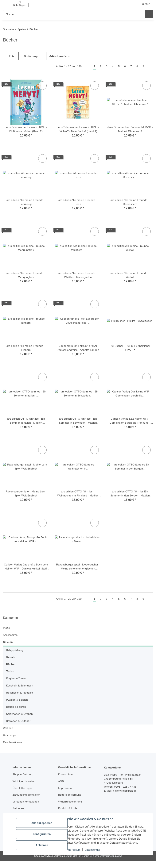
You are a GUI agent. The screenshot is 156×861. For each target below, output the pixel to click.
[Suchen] (149, 14)
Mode (6, 627)
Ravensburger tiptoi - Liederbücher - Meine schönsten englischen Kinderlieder (78, 567)
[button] (122, 4)
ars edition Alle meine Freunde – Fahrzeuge (25, 202)
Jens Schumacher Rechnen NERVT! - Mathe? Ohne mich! (130, 129)
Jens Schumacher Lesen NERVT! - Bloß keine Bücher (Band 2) (26, 129)
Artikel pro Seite (59, 56)
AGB (61, 781)
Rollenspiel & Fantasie (19, 692)
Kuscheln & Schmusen (19, 685)
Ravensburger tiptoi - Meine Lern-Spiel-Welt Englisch (26, 493)
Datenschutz (92, 849)
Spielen (8, 641)
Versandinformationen (26, 801)
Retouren (18, 808)
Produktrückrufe (67, 808)
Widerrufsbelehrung (70, 801)
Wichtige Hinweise (23, 781)
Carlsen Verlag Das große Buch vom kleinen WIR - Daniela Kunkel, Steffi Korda (26, 567)
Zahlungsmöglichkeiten (26, 794)
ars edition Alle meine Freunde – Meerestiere (130, 202)
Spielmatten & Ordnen (19, 713)
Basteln (10, 657)
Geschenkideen (12, 742)
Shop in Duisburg (23, 774)
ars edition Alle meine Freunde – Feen (77, 202)
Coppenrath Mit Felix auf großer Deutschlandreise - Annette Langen (78, 347)
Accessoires (10, 634)
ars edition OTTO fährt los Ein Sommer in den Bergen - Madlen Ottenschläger (130, 494)
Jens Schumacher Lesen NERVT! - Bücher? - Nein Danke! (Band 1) (78, 129)
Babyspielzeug (15, 650)
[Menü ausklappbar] (5, 2)
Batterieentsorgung (69, 794)
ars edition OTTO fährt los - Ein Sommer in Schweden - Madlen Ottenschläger (78, 421)
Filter (12, 56)
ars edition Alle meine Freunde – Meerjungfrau (25, 275)
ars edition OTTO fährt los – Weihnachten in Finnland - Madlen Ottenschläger (78, 494)
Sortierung (31, 56)
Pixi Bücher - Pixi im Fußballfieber (130, 345)
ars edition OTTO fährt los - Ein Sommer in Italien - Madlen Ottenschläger (26, 421)
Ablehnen (42, 845)
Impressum (73, 849)
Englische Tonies (16, 678)
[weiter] (149, 66)
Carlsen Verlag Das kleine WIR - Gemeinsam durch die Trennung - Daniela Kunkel (130, 421)
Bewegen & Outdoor (18, 720)
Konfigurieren (42, 834)
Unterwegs (9, 735)
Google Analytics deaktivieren (49, 856)
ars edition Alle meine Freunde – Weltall (130, 275)
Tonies (10, 671)
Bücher (10, 664)
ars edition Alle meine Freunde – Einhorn (25, 347)
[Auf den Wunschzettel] (42, 85)
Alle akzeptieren (41, 822)
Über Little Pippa (23, 788)
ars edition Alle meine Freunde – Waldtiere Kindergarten (77, 275)
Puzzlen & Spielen (17, 699)
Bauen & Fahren (16, 706)
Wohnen (8, 727)
